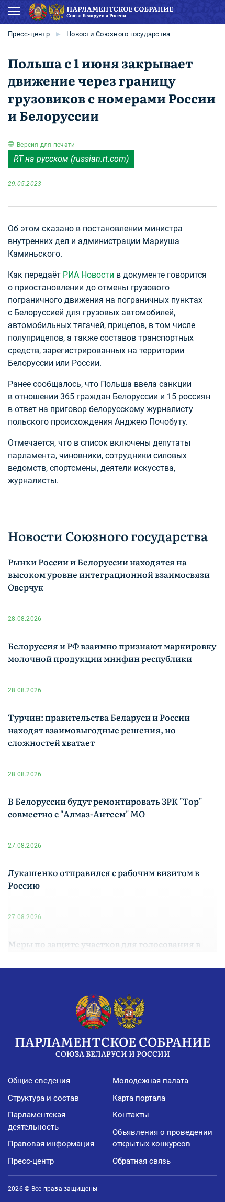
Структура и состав (43, 1098)
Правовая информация (51, 1143)
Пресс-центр (29, 34)
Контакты (131, 1115)
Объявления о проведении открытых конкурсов (162, 1138)
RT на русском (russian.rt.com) (71, 159)
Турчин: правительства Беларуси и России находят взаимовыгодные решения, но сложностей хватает (99, 729)
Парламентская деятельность (36, 1121)
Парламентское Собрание (112, 1045)
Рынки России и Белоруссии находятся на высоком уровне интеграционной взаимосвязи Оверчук (109, 574)
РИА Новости (88, 275)
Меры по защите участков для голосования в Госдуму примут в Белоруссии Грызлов (104, 950)
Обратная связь (142, 1161)
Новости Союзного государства (118, 34)
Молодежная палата (150, 1080)
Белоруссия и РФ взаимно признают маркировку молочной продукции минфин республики (112, 652)
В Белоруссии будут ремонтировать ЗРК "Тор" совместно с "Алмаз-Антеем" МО (105, 807)
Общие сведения (39, 1080)
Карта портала (139, 1098)
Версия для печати (46, 145)
